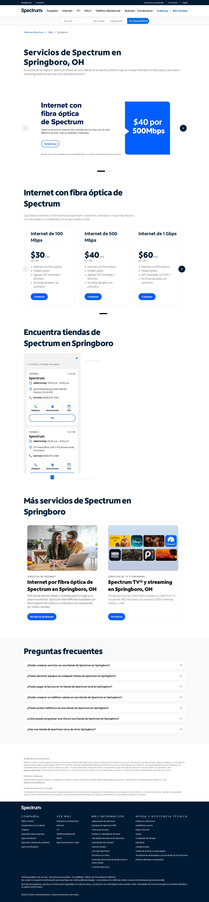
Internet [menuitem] (68, 10)
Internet (60, 825)
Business (40, 2)
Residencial (26, 2)
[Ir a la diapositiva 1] (101, 171)
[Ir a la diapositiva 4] (111, 171)
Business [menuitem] (130, 10)
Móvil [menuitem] (88, 10)
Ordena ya (162, 10)
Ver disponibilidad (138, 20)
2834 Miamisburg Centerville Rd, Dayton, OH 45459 (50, 390)
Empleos (25, 829)
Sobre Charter (27, 821)
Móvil (59, 838)
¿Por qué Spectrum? (101, 851)
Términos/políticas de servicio (34, 877)
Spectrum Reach (28, 838)
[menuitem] (26, 2)
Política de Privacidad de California (100, 877)
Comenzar (39, 296)
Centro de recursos (100, 829)
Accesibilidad (77, 877)
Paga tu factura (142, 829)
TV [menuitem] (79, 10)
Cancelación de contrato (103, 842)
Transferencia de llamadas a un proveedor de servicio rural (161, 855)
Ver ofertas (117, 616)
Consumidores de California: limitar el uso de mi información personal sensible (130, 880)
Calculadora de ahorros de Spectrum (108, 838)
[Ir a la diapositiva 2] (106, 171)
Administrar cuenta (144, 825)
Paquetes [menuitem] (53, 10)
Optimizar (139, 842)
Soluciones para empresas (33, 834)
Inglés (185, 2)
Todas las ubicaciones (34, 32)
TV (58, 829)
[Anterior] (25, 128)
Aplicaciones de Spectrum (103, 821)
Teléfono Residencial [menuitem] (109, 10)
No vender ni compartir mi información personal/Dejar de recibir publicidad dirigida (58, 880)
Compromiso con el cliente (33, 825)
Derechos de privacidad (59, 877)
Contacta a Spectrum (145, 821)
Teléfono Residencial (66, 834)
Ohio (50, 32)
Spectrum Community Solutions (35, 842)
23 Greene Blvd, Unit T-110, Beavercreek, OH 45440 (54, 449)
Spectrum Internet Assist (68, 842)
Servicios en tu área (100, 855)
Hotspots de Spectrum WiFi (104, 825)
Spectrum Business (29, 846)
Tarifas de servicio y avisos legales (150, 851)
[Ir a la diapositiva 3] (109, 171)
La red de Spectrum (100, 867)
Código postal (118, 18)
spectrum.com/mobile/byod (34, 782)
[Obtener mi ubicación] (76, 358)
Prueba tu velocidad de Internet (106, 834)
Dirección (66, 18)
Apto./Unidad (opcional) (100, 19)
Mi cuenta (172, 2)
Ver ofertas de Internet (42, 616)
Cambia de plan (142, 846)
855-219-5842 (180, 10)
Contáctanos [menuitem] (146, 10)
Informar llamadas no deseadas (149, 859)
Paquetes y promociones (68, 821)
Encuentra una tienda (154, 2)
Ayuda (138, 834)
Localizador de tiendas (145, 838)
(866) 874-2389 (46, 397)
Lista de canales (99, 846)
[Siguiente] (183, 128)
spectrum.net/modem (32, 770)
